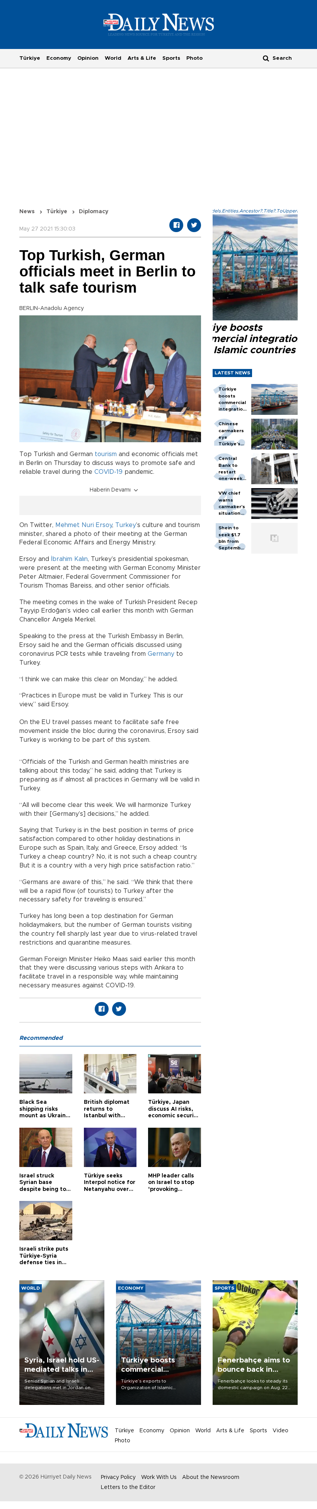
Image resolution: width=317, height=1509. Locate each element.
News (27, 211)
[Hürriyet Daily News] (158, 24)
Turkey (125, 525)
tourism (106, 454)
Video (280, 1430)
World (113, 58)
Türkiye (29, 58)
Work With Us (159, 1477)
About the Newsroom (210, 1477)
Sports (171, 58)
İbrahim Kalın (69, 559)
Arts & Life (142, 58)
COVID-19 (108, 472)
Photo (194, 58)
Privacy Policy (118, 1477)
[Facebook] (176, 225)
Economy (58, 58)
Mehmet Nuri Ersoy (83, 525)
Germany (161, 654)
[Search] (266, 58)
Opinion (88, 58)
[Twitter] (194, 225)
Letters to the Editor (128, 1487)
